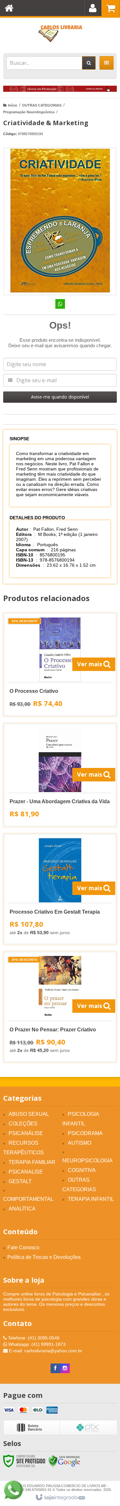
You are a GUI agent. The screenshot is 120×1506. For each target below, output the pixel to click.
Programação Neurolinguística (28, 112)
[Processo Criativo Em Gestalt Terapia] (60, 889)
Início (12, 105)
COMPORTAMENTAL (28, 1199)
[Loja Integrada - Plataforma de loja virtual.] (60, 1498)
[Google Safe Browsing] (64, 1460)
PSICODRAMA (85, 1133)
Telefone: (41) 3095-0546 (33, 1337)
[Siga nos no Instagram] (65, 1368)
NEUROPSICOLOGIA (87, 1160)
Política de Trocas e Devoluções (44, 1257)
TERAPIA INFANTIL (91, 1199)
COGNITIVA (82, 1170)
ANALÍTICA (22, 1208)
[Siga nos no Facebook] (55, 1368)
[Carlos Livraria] (60, 34)
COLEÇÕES (23, 1123)
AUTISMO (79, 1143)
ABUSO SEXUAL (29, 1114)
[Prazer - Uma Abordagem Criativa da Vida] (60, 775)
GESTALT (20, 1181)
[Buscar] (89, 63)
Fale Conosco (23, 1247)
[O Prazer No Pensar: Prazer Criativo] (60, 1007)
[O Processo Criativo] (60, 664)
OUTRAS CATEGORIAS (41, 105)
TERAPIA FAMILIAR (32, 1162)
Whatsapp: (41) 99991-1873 (36, 1344)
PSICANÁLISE (26, 1133)
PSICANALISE (26, 1172)
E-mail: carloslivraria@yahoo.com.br (45, 1350)
